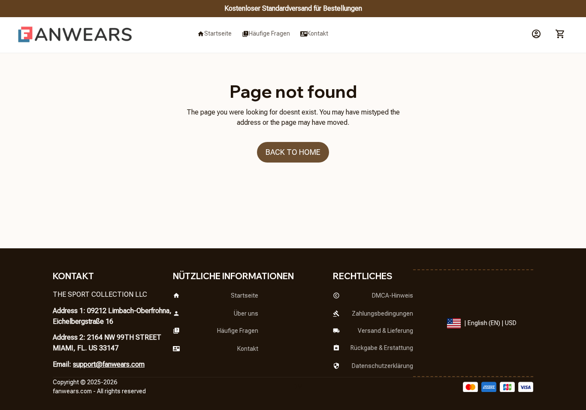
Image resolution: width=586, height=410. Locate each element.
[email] (109, 364)
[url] (72, 391)
